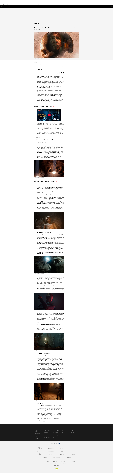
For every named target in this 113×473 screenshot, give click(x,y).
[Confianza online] (56, 469)
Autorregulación (37, 433)
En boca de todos (56, 430)
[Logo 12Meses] (73, 454)
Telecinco (63, 430)
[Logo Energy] (73, 451)
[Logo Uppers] (51, 454)
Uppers (63, 435)
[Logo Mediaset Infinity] (40, 448)
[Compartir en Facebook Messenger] (61, 73)
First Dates (54, 428)
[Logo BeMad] (40, 454)
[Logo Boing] (62, 451)
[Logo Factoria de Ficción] (51, 451)
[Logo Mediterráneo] (67, 457)
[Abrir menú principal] (111, 6)
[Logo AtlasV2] (45, 457)
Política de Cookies (63, 461)
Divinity (63, 432)
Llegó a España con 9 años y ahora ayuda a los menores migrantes (10, 4)
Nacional (72, 428)
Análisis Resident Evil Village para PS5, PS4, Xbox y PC (44, 139)
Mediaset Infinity (64, 428)
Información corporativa (44, 461)
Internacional (73, 430)
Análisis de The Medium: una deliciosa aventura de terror (44, 181)
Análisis (37, 24)
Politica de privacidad (50, 461)
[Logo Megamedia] (56, 465)
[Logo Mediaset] (56, 444)
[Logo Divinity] (73, 448)
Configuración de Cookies (56, 461)
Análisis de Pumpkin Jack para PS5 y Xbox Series (43, 106)
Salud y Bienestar (47, 437)
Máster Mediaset (37, 438)
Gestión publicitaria (68, 461)
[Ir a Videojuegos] (6, 7)
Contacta (36, 428)
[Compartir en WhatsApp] (57, 73)
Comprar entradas (47, 428)
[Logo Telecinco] (51, 448)
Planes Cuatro (46, 432)
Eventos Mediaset (47, 435)
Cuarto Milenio (55, 432)
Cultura (72, 435)
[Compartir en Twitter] (59, 73)
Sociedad (72, 432)
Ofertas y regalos (47, 430)
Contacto (74, 461)
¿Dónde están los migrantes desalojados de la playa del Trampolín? (30, 4)
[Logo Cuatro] (62, 448)
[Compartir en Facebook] (63, 73)
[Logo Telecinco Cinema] (62, 454)
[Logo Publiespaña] (56, 457)
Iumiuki (54, 437)
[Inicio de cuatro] (1, 6)
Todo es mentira (55, 435)
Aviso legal (38, 461)
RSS (72, 461)
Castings (36, 436)
